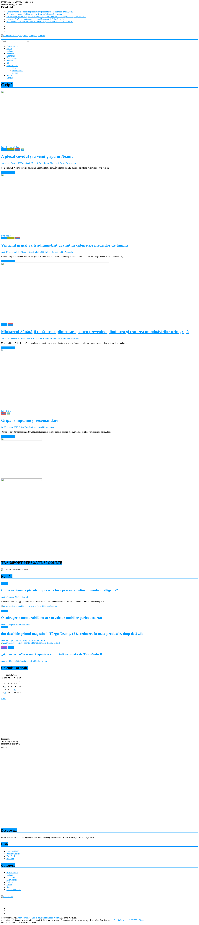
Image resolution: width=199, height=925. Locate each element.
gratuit (57, 252)
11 (5, 687)
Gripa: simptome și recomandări (29, 420)
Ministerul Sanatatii (71, 338)
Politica (9, 61)
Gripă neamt (71, 163)
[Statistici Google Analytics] (7, 896)
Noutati (4, 324)
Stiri (8, 63)
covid (56, 163)
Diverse (4, 583)
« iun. (3, 698)
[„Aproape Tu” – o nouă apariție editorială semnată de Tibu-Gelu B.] (31, 643)
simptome (50, 427)
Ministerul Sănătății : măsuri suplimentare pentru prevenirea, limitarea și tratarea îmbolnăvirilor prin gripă (95, 331)
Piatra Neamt (17, 70)
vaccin (70, 252)
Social (9, 48)
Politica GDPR (12, 851)
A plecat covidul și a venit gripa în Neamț (37, 156)
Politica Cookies (13, 854)
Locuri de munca (13, 889)
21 (15, 689)
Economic (10, 56)
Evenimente (11, 58)
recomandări (39, 427)
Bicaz (14, 68)
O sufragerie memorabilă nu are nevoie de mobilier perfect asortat (34, 14)
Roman (15, 73)
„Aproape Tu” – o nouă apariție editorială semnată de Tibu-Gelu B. (35, 19)
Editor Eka (48, 163)
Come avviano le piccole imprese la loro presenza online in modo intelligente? (39, 12)
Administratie (12, 46)
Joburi (9, 75)
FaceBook (10, 856)
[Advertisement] (82, 538)
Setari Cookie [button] (119, 920)
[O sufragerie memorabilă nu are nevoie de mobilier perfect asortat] (30, 606)
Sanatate (10, 53)
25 (5, 692)
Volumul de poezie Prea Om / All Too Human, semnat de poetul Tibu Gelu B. (39, 21)
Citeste (141, 920)
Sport (8, 887)
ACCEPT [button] (133, 920)
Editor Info (51, 338)
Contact (9, 78)
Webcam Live (12, 65)
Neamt (4, 149)
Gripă (62, 163)
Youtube (10, 858)
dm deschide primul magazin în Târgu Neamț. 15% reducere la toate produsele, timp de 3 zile (46, 16)
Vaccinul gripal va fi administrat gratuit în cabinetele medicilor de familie (64, 245)
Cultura (9, 51)
